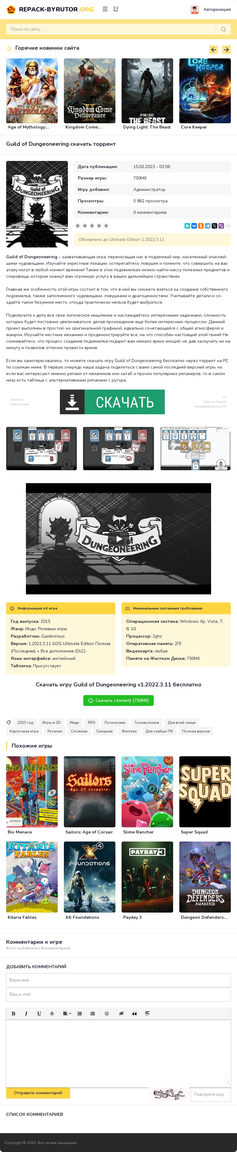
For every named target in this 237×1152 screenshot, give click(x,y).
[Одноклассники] (201, 226)
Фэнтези (129, 731)
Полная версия (196, 731)
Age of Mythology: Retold (27, 129)
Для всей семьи (182, 722)
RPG (91, 722)
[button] (13, 1013)
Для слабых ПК (159, 731)
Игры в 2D (51, 722)
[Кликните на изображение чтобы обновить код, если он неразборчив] (169, 1094)
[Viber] (221, 226)
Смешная (104, 731)
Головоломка (147, 722)
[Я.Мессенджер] (187, 226)
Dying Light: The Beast (147, 127)
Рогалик (55, 731)
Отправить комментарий (38, 1093)
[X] (214, 226)
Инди (74, 722)
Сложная (79, 731)
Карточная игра (24, 731)
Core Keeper (194, 127)
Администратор (149, 189)
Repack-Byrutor (56, 9)
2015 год (25, 722)
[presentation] (213, 49)
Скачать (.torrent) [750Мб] (122, 700)
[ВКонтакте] (194, 226)
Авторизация (217, 9)
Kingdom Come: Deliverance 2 (81, 129)
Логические (115, 722)
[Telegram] (207, 226)
